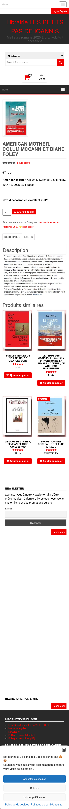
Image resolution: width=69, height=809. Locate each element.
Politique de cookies (17, 804)
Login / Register (60, 11)
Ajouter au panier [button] (19, 375)
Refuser (34, 788)
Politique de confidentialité (46, 804)
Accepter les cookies (34, 779)
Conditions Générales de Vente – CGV (28, 725)
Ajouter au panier (24, 211)
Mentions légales (17, 728)
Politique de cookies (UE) (21, 738)
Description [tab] (12, 237)
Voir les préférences (34, 797)
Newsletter (14, 731)
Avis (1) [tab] (28, 237)
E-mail (8, 508)
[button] (64, 749)
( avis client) (23, 162)
